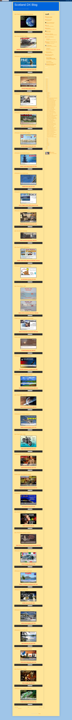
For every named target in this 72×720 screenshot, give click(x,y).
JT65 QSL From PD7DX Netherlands (23, 649)
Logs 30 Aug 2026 (48, 20)
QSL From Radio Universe (20, 395)
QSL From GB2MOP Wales (20, 36)
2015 (47, 91)
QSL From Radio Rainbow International (23, 14)
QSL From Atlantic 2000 (20, 286)
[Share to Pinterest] (31, 31)
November (48, 93)
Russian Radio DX (48, 61)
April (47, 141)
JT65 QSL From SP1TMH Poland (22, 133)
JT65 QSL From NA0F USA (21, 630)
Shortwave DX (48, 48)
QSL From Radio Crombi (20, 512)
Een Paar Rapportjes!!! (49, 55)
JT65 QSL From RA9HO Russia (22, 153)
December (48, 92)
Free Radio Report (48, 45)
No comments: (25, 72)
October (48, 94)
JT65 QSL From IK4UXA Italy (21, 550)
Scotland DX (52, 152)
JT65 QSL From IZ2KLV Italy (21, 192)
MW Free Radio (48, 31)
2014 (47, 146)
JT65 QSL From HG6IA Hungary (22, 112)
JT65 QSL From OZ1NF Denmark (22, 454)
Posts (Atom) (19, 708)
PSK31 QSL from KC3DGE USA (22, 337)
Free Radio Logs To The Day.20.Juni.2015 (51, 59)
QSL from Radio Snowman (20, 231)
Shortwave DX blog (49, 19)
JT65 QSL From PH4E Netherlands (22, 56)
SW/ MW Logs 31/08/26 (49, 17)
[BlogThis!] (29, 31)
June (47, 139)
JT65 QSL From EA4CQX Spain (22, 75)
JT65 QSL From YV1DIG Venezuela (22, 688)
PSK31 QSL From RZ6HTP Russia (22, 474)
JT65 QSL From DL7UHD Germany (22, 266)
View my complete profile (53, 153)
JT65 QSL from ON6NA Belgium (22, 414)
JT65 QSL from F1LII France (21, 493)
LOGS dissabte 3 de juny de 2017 (50, 43)
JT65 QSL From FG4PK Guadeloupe (23, 571)
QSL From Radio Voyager (20, 669)
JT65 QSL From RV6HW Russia (22, 210)
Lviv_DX (47, 25)
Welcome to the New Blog (49, 52)
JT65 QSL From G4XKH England (22, 610)
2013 (47, 147)
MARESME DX (48, 28)
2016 (47, 90)
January (48, 145)
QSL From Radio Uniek (19, 434)
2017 (47, 89)
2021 (47, 84)
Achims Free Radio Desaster (50, 22)
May (47, 140)
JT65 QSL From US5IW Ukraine (22, 94)
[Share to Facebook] (30, 31)
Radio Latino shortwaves (49, 62)
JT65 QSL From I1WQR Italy (21, 173)
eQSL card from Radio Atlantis (49, 26)
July (47, 138)
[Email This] (28, 31)
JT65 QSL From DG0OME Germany (23, 356)
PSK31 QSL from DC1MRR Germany (23, 374)
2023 (47, 82)
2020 (47, 85)
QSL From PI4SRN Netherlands (22, 247)
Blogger (40, 713)
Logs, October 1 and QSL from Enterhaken (51, 46)
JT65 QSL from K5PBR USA (21, 589)
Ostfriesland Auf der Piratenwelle (50, 23)
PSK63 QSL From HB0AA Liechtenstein (23, 318)
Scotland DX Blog (25, 4)
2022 (47, 83)
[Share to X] (30, 31)
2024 (47, 81)
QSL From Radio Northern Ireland (22, 532)
